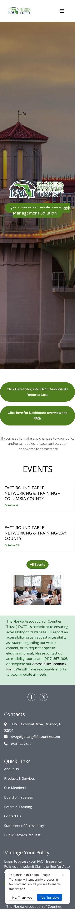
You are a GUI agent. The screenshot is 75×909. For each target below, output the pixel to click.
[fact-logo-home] (19, 6)
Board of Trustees (18, 797)
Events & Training (18, 807)
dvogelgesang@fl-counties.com (35, 736)
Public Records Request (22, 835)
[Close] (63, 875)
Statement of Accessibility (24, 825)
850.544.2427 (21, 744)
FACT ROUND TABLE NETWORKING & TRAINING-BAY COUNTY (35, 533)
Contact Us (12, 816)
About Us (11, 769)
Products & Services (19, 778)
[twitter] (44, 697)
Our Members (15, 787)
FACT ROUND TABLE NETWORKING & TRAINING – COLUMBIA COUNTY (32, 493)
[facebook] (31, 697)
